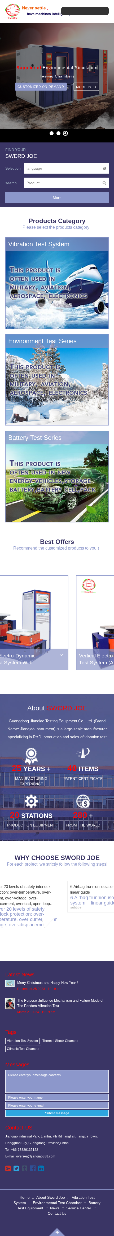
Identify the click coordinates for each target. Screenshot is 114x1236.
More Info (86, 87)
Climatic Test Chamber (23, 1049)
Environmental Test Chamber (57, 1203)
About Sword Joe (50, 1197)
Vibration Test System (22, 1041)
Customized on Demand (40, 87)
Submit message (57, 1113)
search (11, 183)
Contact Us (57, 1213)
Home (25, 1197)
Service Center (78, 1208)
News (54, 1208)
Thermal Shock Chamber (60, 1041)
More (57, 197)
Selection (13, 168)
